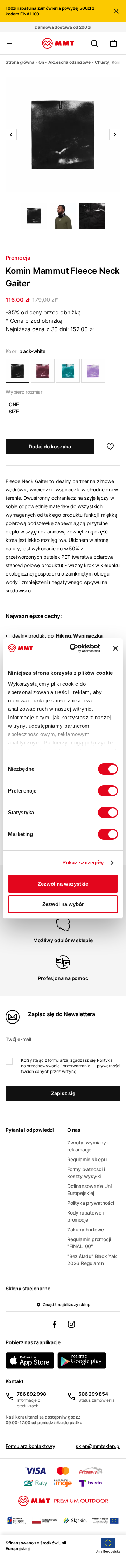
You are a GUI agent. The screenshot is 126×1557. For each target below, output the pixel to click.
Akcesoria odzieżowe (69, 62)
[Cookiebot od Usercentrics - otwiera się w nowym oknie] (74, 648)
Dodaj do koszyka (50, 446)
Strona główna (20, 62)
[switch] (108, 790)
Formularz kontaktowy (30, 1446)
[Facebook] (54, 1325)
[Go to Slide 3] (92, 216)
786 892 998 (31, 1394)
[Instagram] (71, 1325)
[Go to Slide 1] (34, 216)
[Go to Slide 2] (63, 216)
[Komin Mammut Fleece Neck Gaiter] (17, 370)
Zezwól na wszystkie (63, 884)
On (41, 62)
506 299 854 (93, 1394)
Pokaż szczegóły (83, 862)
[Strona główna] (58, 43)
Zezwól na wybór (63, 904)
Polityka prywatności (108, 1063)
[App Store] (30, 1360)
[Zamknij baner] (115, 648)
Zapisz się (63, 1093)
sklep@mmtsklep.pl (98, 1446)
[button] (63, 134)
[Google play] (81, 1360)
